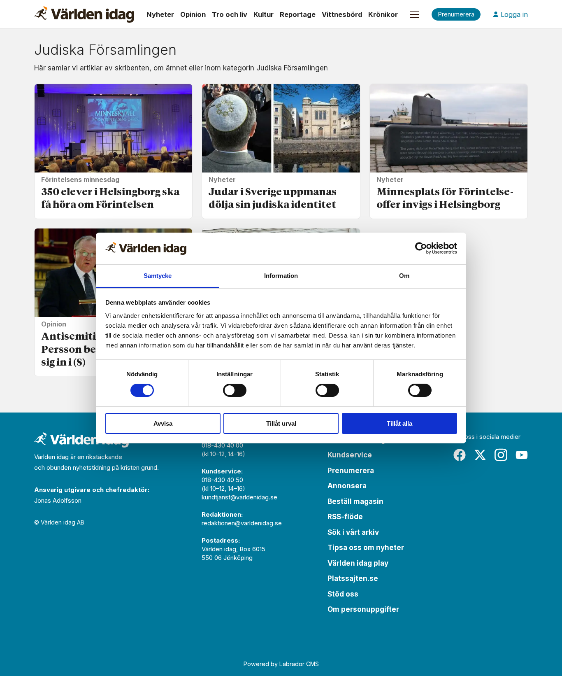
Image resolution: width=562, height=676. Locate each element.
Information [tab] (281, 275)
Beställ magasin (355, 501)
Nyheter (160, 14)
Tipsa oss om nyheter (365, 547)
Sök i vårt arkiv (353, 532)
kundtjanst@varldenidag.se (239, 497)
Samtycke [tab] (158, 275)
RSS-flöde (345, 517)
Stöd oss (342, 594)
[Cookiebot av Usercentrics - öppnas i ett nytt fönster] (421, 248)
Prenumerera (350, 470)
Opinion (193, 14)
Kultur (263, 14)
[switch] (234, 390)
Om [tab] (404, 275)
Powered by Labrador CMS (281, 663)
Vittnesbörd (342, 14)
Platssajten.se (352, 578)
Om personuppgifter (363, 609)
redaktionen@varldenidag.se (242, 523)
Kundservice (349, 455)
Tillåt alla (399, 423)
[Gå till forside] (84, 14)
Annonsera (347, 486)
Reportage (298, 14)
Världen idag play (357, 563)
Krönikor (383, 14)
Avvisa (162, 423)
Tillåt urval (281, 423)
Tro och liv (229, 14)
